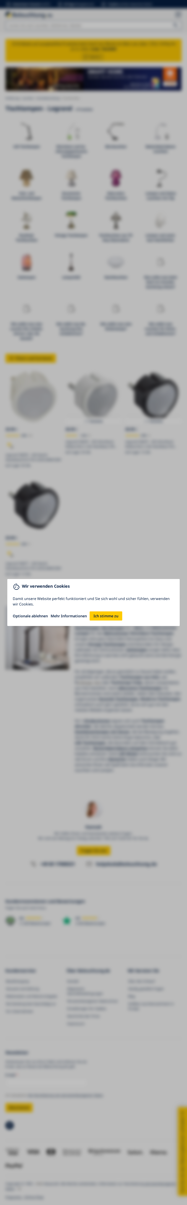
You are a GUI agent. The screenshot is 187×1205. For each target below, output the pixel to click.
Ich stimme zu (106, 615)
